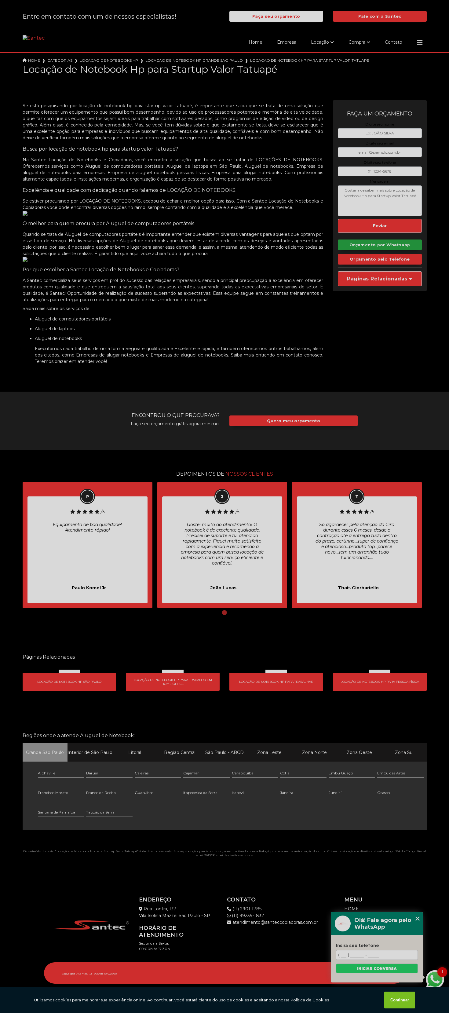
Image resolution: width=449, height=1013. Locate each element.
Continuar (399, 1000)
